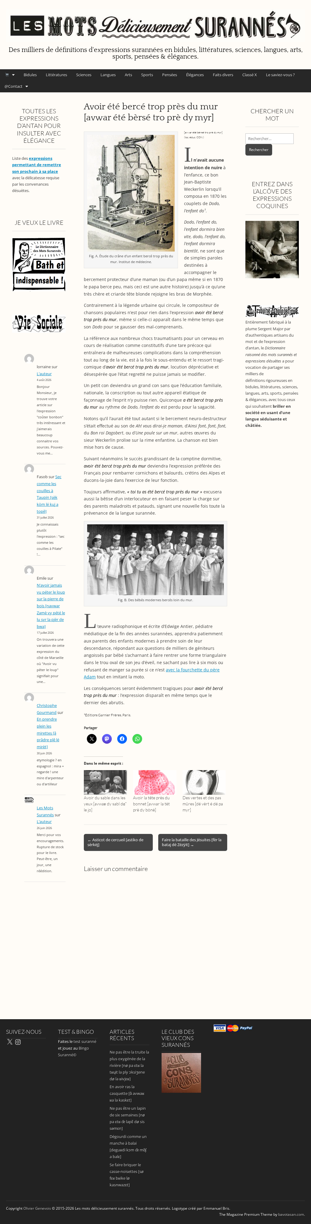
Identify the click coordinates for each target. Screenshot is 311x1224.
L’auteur (44, 373)
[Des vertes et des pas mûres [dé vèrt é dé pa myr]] (204, 782)
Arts (128, 74)
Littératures (56, 74)
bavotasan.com (291, 1214)
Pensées (169, 74)
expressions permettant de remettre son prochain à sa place (36, 165)
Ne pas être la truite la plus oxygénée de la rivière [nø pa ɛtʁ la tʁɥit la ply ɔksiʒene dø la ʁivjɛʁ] (129, 1065)
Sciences (83, 74)
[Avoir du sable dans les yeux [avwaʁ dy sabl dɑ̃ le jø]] (105, 782)
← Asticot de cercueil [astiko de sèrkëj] (115, 842)
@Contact (13, 86)
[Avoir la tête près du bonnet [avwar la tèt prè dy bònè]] (154, 782)
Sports (147, 74)
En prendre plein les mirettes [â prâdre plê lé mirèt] (48, 733)
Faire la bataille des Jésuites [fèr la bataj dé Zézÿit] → (191, 842)
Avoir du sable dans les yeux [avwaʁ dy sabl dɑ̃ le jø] (104, 803)
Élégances (195, 74)
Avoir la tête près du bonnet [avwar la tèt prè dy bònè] (151, 803)
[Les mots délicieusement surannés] (155, 22)
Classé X (249, 74)
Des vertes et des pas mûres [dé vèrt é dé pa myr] (203, 803)
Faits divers (223, 74)
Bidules (30, 74)
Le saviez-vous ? (280, 74)
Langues (108, 74)
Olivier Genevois (37, 1208)
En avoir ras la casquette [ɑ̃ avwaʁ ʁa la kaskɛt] (127, 1093)
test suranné (84, 1041)
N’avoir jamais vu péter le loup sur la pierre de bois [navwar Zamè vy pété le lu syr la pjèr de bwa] (51, 606)
